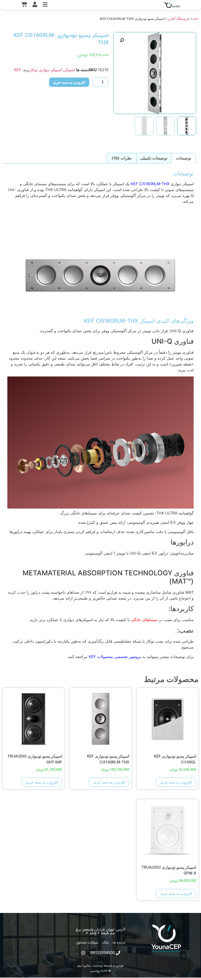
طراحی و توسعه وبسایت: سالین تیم (100, 965)
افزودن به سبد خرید (69, 82)
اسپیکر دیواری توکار (45, 69)
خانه (195, 18)
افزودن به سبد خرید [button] (176, 782)
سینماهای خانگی (144, 619)
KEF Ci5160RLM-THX (150, 183)
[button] (121, 40)
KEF (17, 69)
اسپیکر (69, 69)
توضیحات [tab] (183, 158)
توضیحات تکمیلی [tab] (153, 158)
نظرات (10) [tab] (122, 158)
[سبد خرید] (24, 4)
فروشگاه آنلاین (178, 18)
